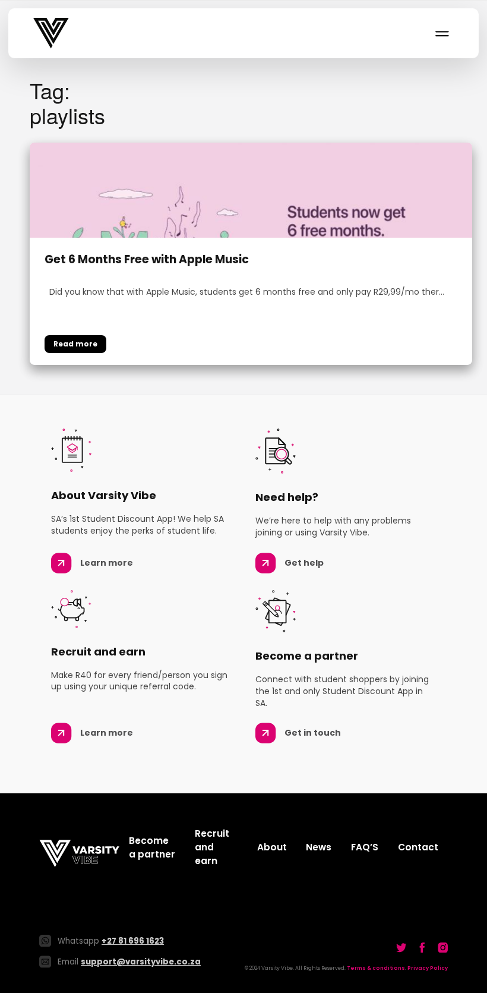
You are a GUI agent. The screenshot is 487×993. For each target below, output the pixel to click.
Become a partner (152, 847)
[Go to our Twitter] (401, 947)
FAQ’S (364, 847)
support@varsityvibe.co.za (141, 961)
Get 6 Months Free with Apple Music (147, 260)
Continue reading (75, 344)
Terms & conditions (376, 968)
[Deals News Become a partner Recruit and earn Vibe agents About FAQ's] (441, 33)
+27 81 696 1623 (133, 941)
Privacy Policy (427, 968)
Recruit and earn (212, 847)
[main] (243, 221)
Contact (418, 847)
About (272, 847)
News (318, 847)
